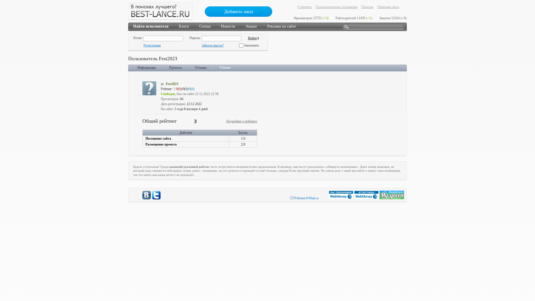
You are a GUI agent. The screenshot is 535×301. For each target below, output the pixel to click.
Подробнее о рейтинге (241, 121)
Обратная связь (388, 7)
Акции (251, 26)
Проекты (175, 68)
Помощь (367, 7)
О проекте (305, 7)
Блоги (184, 26)
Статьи (205, 26)
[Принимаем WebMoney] (341, 198)
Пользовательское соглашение (337, 7)
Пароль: (195, 38)
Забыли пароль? (213, 45)
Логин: (137, 38)
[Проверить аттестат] (367, 198)
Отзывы (200, 68)
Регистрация (152, 45)
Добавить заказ (238, 11)
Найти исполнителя (151, 26)
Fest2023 (172, 84)
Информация (146, 68)
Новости (228, 26)
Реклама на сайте (281, 26)
